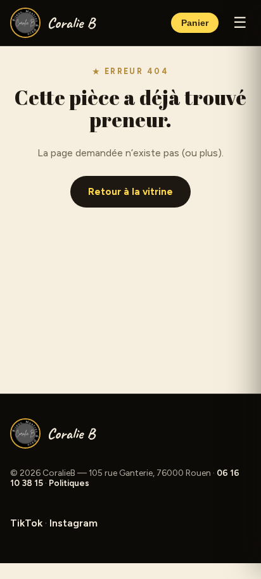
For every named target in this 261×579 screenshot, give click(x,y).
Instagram (73, 523)
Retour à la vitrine (130, 191)
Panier (194, 23)
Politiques (69, 483)
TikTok (26, 523)
